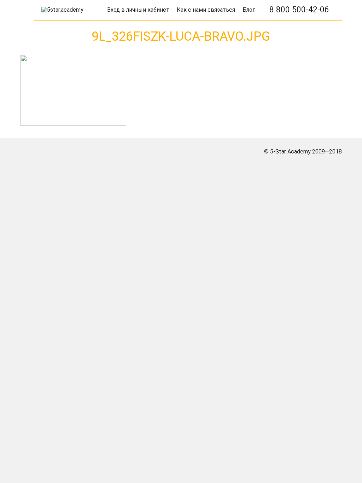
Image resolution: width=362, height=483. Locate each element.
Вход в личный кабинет (138, 10)
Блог (249, 10)
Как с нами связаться (206, 10)
